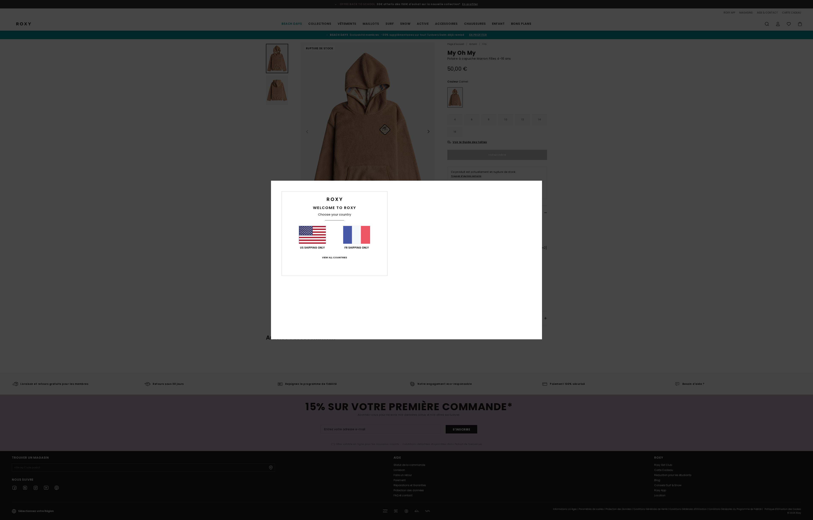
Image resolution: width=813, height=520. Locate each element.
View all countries (334, 257)
